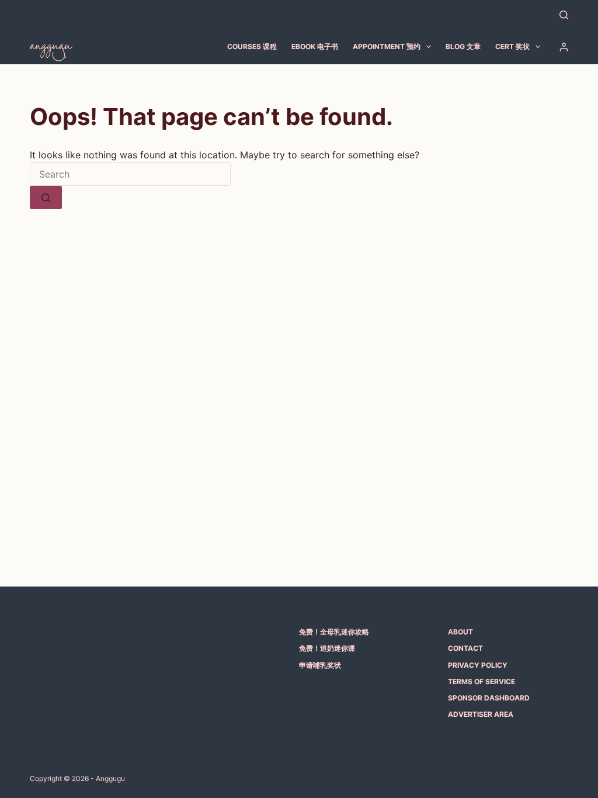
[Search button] (46, 197)
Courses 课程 (252, 46)
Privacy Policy (477, 665)
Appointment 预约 (386, 46)
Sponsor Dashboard (489, 697)
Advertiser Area (480, 714)
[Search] (563, 15)
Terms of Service (481, 681)
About (460, 631)
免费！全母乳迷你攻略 (334, 631)
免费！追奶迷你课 (327, 648)
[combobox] (130, 174)
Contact (465, 648)
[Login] (563, 47)
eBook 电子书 (314, 46)
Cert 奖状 (512, 46)
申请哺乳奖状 (320, 665)
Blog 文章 (463, 46)
